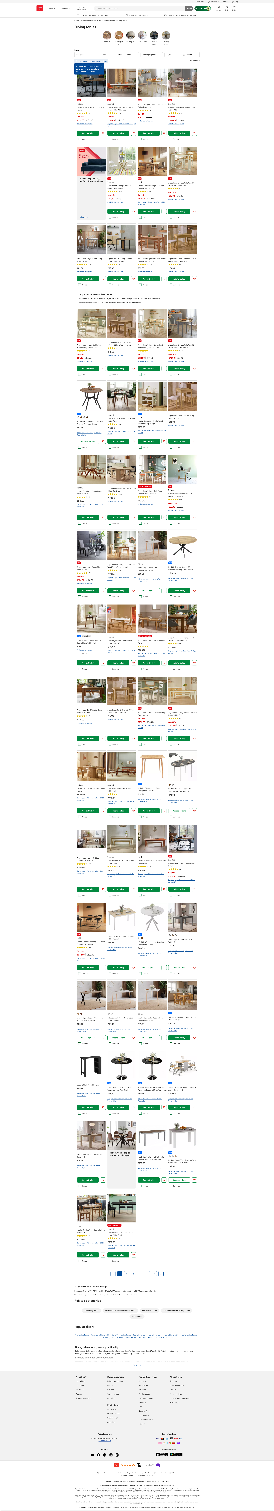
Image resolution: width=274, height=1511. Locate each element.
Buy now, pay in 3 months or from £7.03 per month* (121, 579)
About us (173, 1381)
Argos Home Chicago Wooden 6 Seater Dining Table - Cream (182, 713)
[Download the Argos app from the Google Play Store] (176, 1456)
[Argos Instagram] (117, 1455)
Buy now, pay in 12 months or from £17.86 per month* (90, 799)
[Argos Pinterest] (111, 1455)
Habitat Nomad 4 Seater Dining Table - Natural (91, 108)
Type (169, 55)
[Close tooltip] (101, 66)
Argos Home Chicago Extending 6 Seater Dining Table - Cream (150, 346)
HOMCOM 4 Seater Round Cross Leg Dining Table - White (151, 943)
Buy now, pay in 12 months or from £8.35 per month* (181, 881)
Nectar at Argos (144, 1411)
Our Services (143, 1385)
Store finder (80, 1390)
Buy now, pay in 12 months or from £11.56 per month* (90, 1244)
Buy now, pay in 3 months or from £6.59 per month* (152, 727)
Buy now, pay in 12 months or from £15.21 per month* (151, 203)
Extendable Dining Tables (163, 1337)
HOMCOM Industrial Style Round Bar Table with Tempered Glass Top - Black (152, 1088)
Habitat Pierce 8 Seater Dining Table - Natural (91, 789)
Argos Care (111, 1409)
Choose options (88, 441)
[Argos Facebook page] (98, 1455)
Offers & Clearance (125, 55)
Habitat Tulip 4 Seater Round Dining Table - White (181, 108)
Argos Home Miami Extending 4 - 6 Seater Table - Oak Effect (181, 639)
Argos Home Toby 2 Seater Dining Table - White (89, 260)
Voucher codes (144, 1394)
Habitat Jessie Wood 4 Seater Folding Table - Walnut (91, 1231)
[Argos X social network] (104, 1455)
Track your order (113, 1394)
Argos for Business (177, 1385)
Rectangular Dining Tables (100, 1335)
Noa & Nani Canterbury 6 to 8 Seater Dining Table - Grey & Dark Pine (151, 1158)
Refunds (110, 1390)
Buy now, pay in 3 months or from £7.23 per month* (121, 125)
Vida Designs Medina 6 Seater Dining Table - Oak (90, 1155)
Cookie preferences (152, 1473)
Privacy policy (125, 1473)
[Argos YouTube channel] (92, 1455)
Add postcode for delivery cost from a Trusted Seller (89, 434)
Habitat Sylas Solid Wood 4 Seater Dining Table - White (119, 642)
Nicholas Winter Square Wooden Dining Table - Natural (150, 789)
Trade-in (142, 1424)
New (104, 55)
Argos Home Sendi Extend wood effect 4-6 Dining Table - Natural (119, 343)
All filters (189, 55)
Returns (110, 1385)
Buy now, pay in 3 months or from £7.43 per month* (121, 651)
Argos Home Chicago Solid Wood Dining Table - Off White (150, 492)
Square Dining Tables (107, 1337)
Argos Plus (111, 1398)
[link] (78, 417)
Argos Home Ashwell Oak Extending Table (151, 641)
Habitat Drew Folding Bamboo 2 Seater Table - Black (180, 495)
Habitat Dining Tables (189, 1335)
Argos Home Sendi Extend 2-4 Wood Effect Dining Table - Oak (121, 711)
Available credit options (84, 124)
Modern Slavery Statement (180, 1398)
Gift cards (142, 1390)
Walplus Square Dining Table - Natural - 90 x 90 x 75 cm (182, 1018)
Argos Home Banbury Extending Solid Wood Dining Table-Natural (121, 565)
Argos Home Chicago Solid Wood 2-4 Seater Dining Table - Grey (182, 346)
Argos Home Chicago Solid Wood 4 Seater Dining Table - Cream (90, 346)
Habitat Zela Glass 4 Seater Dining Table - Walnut (89, 492)
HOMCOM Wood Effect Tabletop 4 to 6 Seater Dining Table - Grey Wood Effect (182, 1161)
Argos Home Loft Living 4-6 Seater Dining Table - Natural (120, 260)
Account (79, 1394)
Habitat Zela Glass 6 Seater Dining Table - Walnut (120, 789)
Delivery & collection (115, 1381)
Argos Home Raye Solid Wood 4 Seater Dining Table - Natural (152, 260)
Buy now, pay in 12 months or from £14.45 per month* (151, 655)
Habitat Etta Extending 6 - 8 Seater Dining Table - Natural (151, 187)
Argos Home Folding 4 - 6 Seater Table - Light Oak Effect (121, 489)
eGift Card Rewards (146, 1398)
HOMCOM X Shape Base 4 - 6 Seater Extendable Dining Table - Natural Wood (181, 568)
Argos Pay (142, 1402)
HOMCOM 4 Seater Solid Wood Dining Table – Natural (121, 937)
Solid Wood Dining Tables (121, 1335)
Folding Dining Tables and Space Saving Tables (134, 1337)
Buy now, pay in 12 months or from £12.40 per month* (121, 1247)
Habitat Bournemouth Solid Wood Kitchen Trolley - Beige (150, 422)
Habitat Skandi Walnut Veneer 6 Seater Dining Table (152, 862)
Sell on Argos (175, 1402)
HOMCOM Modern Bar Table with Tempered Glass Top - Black (119, 1088)
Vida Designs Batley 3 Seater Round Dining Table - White (151, 1019)
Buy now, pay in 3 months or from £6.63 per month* (121, 433)
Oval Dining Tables (82, 1335)
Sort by (77, 50)
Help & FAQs (80, 1381)
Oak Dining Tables (155, 1335)
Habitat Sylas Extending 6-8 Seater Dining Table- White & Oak (120, 108)
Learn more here (105, 1441)
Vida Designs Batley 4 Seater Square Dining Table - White (120, 1019)
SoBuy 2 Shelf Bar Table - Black (88, 1085)
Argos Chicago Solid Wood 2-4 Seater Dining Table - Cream (152, 105)
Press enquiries (176, 1394)
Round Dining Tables (171, 1335)
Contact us (80, 1385)
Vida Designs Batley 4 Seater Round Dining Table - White (151, 569)
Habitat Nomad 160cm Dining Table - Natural (181, 864)
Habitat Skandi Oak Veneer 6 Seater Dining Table (120, 862)
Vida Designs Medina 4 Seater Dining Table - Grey (181, 940)
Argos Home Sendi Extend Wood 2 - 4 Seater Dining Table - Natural (182, 260)
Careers (173, 1390)
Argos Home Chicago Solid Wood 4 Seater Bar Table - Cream (181, 184)
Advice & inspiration (83, 1398)
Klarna (141, 1407)
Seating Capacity (149, 55)
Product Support (113, 1413)
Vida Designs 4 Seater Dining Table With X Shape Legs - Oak (90, 1019)
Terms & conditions (170, 1473)
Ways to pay (143, 1381)
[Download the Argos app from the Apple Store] (162, 1456)
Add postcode (85, 61)
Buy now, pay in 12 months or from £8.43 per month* (90, 505)
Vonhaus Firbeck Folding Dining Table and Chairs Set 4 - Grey (182, 1088)
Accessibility (101, 1473)
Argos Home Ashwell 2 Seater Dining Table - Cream (151, 713)
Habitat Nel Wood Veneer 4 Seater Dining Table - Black (120, 1233)
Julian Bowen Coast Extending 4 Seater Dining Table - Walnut (89, 641)
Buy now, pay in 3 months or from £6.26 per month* (182, 730)
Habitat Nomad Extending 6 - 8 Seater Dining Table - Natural (91, 943)
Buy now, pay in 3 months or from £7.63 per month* (152, 432)
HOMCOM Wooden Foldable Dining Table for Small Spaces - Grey (180, 790)
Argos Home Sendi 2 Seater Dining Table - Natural (181, 417)
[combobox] (139, 8)
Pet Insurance (144, 1415)
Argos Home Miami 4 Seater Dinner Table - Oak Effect (90, 711)
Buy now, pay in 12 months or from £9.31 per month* (91, 959)
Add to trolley (88, 133)
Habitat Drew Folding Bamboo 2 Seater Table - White (119, 187)
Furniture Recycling (146, 1419)
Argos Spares (112, 1422)
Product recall (112, 1418)
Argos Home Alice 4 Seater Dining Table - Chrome (89, 568)
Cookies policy (137, 1473)
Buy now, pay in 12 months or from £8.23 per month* (90, 872)
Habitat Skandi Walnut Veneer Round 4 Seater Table (121, 419)
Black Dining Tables (140, 1335)
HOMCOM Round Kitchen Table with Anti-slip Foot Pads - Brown (90, 422)
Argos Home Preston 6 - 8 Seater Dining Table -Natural (89, 859)
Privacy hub (113, 1473)
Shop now (84, 217)
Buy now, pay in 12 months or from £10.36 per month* (120, 802)
